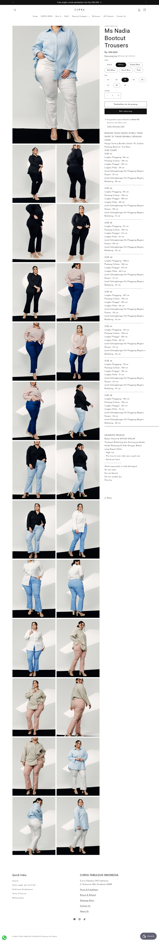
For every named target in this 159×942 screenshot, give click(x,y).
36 (118, 80)
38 (125, 80)
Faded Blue (135, 65)
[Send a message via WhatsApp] (4, 937)
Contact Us (85, 906)
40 (135, 80)
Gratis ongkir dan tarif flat (24, 885)
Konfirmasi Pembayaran (22, 889)
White (120, 65)
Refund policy (18, 898)
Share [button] (109, 498)
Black (110, 65)
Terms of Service (19, 894)
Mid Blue (111, 70)
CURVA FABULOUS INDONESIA (29, 936)
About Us (84, 911)
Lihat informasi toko (115, 126)
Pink (139, 70)
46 (117, 85)
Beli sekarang (125, 111)
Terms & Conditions (89, 890)
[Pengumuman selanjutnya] (146, 2)
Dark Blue (126, 70)
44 (109, 85)
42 (142, 80)
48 (126, 85)
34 (109, 80)
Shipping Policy (87, 901)
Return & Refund (88, 895)
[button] (15, 10)
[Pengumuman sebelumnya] (13, 2)
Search (15, 881)
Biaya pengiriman (111, 56)
